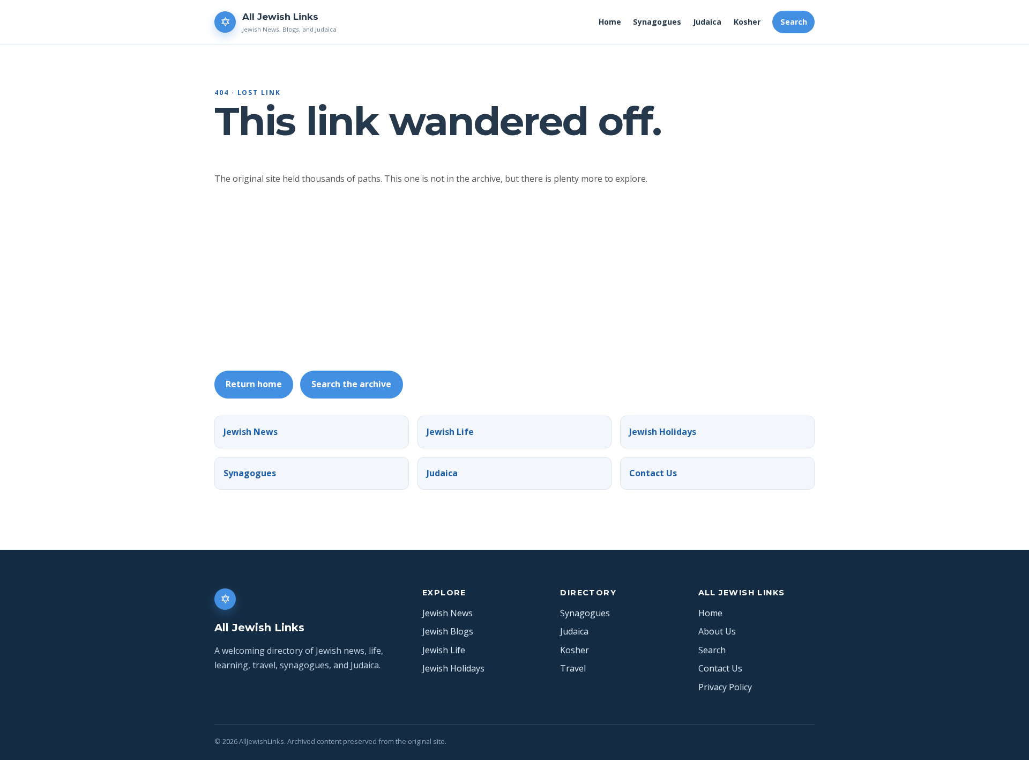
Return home (254, 384)
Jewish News (250, 432)
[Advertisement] (535, 278)
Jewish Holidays (662, 432)
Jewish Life (450, 432)
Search (793, 22)
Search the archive (351, 384)
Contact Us (653, 473)
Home (610, 22)
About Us (717, 631)
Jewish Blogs (447, 631)
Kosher (747, 22)
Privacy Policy (725, 687)
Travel (573, 668)
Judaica (707, 22)
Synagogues (657, 22)
